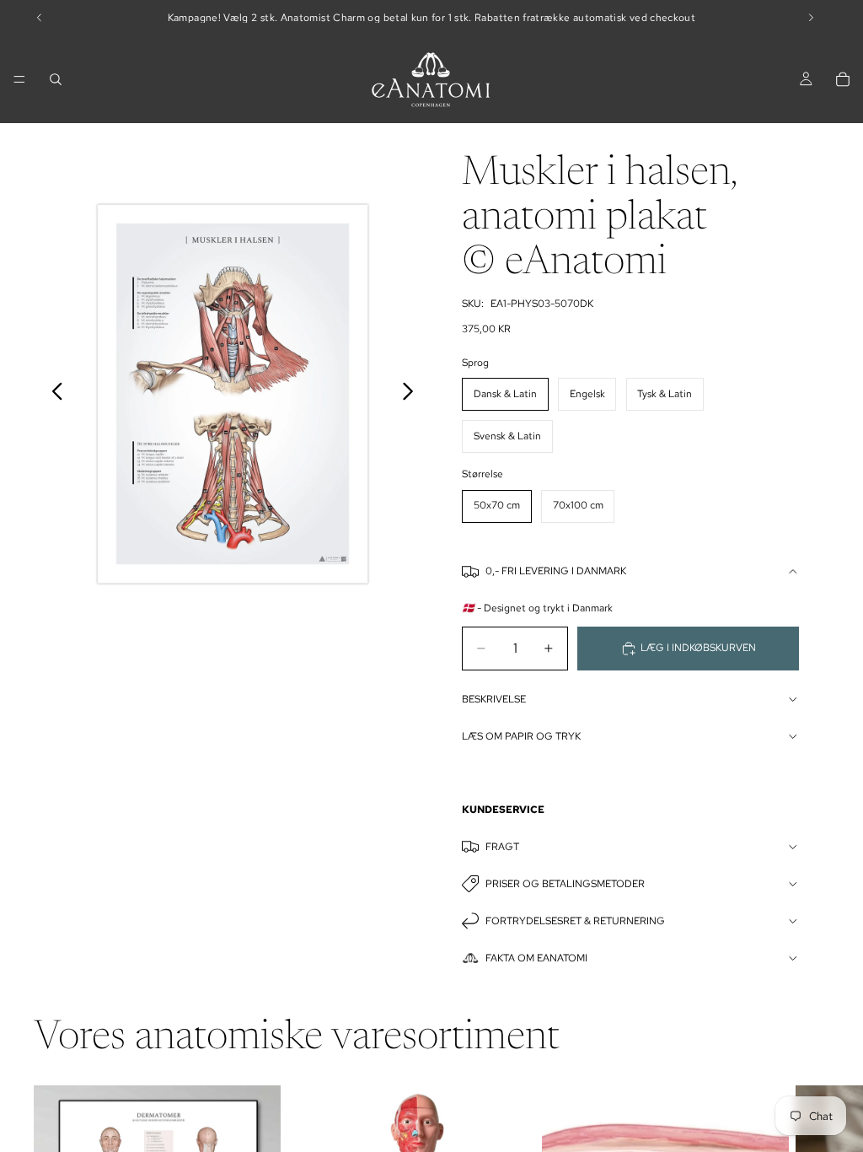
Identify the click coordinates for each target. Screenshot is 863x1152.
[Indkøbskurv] (842, 79)
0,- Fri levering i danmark (555, 571)
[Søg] (55, 79)
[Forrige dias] (53, 393)
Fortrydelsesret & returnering (575, 921)
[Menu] (19, 79)
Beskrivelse (494, 699)
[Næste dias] (413, 393)
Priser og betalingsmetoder (565, 884)
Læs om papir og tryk (521, 736)
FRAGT (502, 846)
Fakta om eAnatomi (536, 958)
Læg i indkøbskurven (698, 647)
